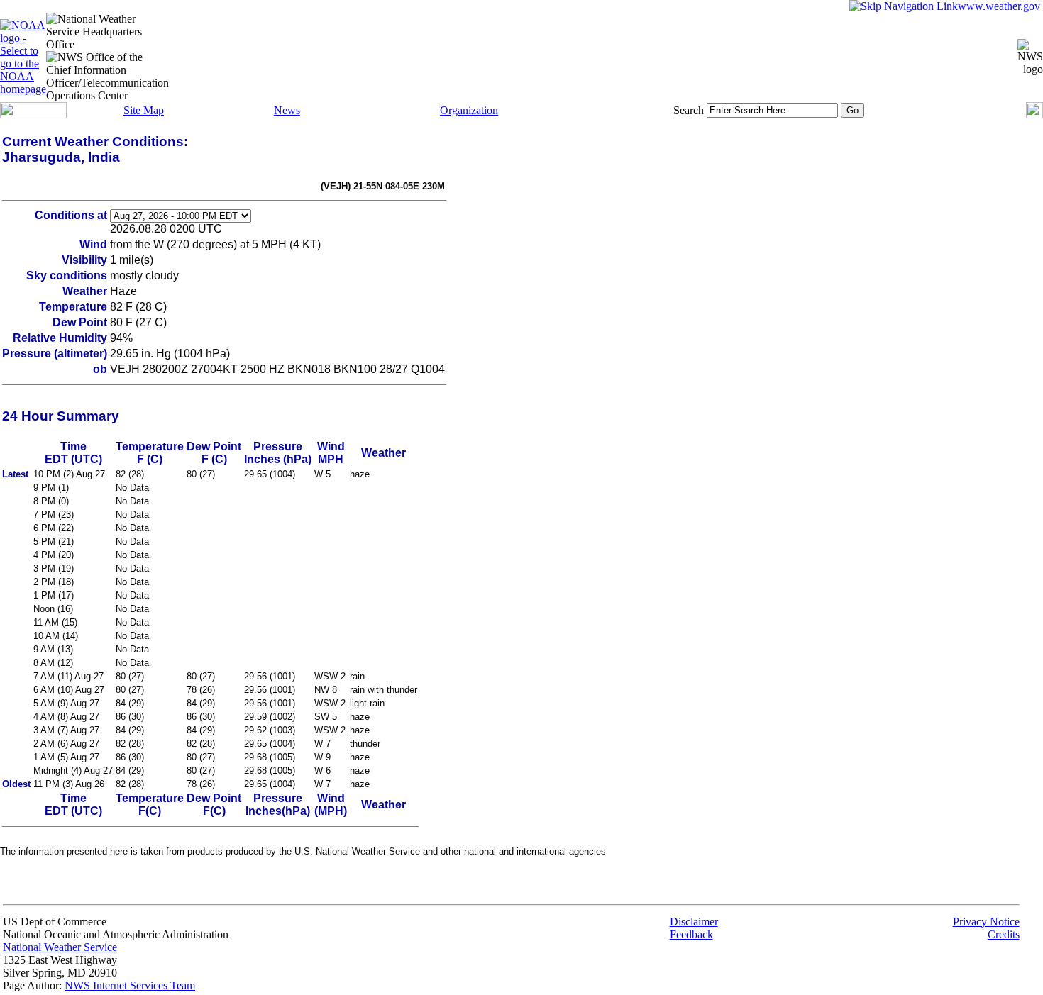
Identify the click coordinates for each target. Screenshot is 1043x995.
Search (688, 110)
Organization (469, 110)
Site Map (143, 110)
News (287, 110)
